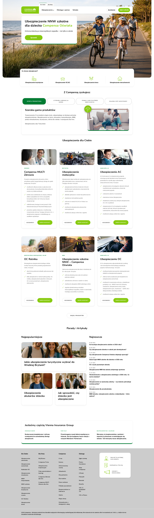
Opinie (61, 495)
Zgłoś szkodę (124, 10)
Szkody (75, 10)
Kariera (61, 462)
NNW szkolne (25, 484)
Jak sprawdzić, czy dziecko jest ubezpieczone (68, 396)
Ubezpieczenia (47, 10)
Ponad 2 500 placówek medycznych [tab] (90, 101)
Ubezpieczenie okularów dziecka (34, 394)
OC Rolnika (24, 499)
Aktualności (62, 471)
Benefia (81, 484)
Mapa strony (62, 499)
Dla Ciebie (42, 4)
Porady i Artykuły (77, 328)
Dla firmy (50, 4)
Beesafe (81, 480)
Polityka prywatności (65, 486)
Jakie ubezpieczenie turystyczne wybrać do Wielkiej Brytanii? (49, 363)
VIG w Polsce (83, 495)
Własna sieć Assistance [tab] (118, 101)
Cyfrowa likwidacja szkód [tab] (60, 101)
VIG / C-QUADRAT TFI (82, 489)
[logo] (30, 10)
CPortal (81, 473)
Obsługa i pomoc (63, 10)
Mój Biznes (41, 458)
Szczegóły (30, 222)
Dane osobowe (63, 482)
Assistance (111, 10)
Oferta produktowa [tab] (34, 101)
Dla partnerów (63, 475)
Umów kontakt (45, 222)
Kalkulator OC (25, 469)
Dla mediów (62, 478)
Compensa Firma (43, 462)
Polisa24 (81, 477)
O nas (60, 458)
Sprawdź (33, 38)
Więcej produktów (77, 315)
